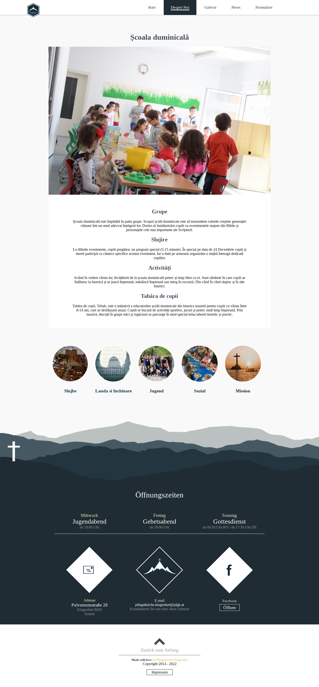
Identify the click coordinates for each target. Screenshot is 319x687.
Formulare (264, 7)
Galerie (210, 7)
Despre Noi (180, 7)
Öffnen (229, 607)
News (236, 7)
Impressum (160, 672)
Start (152, 7)
